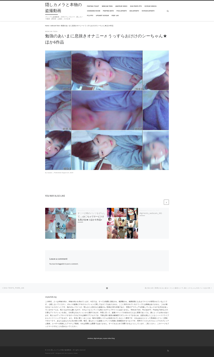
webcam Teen (55, 26)
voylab (49, 172)
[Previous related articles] (161, 202)
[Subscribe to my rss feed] (168, 350)
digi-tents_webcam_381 (151, 213)
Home (47, 26)
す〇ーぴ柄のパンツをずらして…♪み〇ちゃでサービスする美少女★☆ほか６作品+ (91, 216)
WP (53, 353)
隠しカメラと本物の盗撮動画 (61, 350)
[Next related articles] (166, 202)
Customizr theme (72, 353)
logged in (61, 264)
